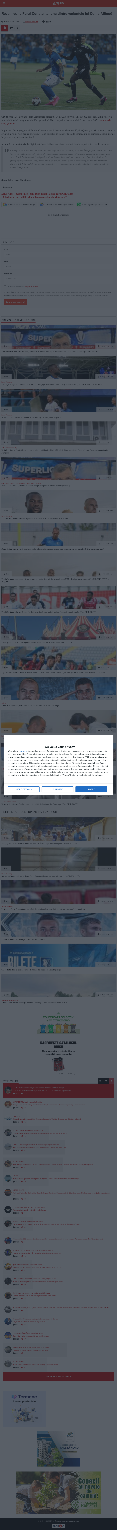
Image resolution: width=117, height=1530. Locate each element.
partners (23, 751)
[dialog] (58, 765)
